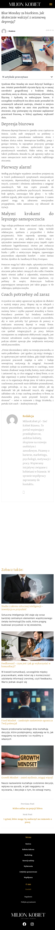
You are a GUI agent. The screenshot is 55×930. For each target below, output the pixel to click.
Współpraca (28, 877)
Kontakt (28, 889)
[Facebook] (24, 924)
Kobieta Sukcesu (28, 849)
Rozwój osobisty (28, 860)
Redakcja (12, 31)
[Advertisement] (27, 537)
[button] (50, 4)
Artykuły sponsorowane (28, 872)
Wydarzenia (28, 866)
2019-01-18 (50, 30)
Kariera (28, 844)
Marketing (28, 855)
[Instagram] (32, 924)
